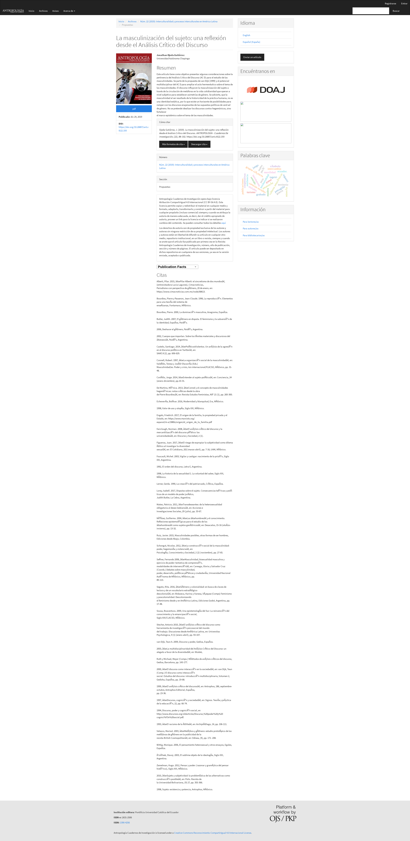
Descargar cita (198, 144)
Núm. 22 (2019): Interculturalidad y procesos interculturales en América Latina (178, 21)
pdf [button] (134, 108)
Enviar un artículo (252, 57)
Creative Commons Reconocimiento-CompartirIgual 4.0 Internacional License (212, 832)
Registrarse (390, 3)
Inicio (31, 10)
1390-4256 (125, 822)
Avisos (55, 10)
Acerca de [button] (68, 10)
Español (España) (251, 41)
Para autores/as (250, 228)
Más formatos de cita (172, 144)
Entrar (404, 3)
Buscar (396, 10)
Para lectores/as (251, 221)
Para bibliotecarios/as (254, 235)
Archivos (43, 10)
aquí (223, 222)
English (246, 35)
